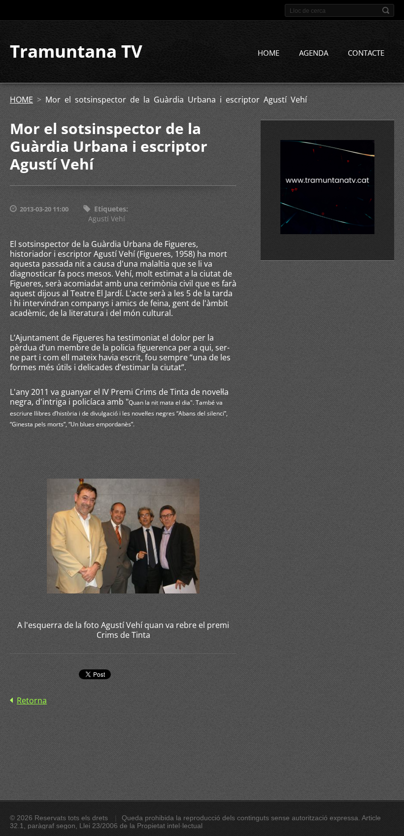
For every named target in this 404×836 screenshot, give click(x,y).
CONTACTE (366, 53)
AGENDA (313, 53)
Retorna (32, 700)
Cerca (385, 10)
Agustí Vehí (106, 218)
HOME (268, 53)
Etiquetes (110, 208)
